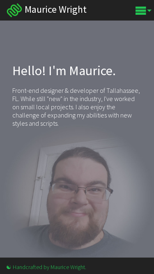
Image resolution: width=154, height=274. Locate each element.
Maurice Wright (14, 10)
